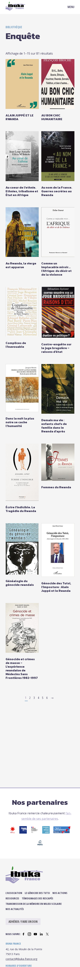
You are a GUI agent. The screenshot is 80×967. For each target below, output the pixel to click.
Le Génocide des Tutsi (37, 893)
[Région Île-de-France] (12, 832)
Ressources (12, 898)
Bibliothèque (14, 27)
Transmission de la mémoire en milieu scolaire (34, 904)
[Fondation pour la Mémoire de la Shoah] (46, 832)
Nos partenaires (40, 802)
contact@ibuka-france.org (21, 959)
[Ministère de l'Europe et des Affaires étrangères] (35, 832)
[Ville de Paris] (40, 845)
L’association (14, 893)
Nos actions (59, 893)
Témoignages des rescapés (37, 898)
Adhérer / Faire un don (23, 922)
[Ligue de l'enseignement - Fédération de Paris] (61, 832)
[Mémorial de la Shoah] (23, 832)
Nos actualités (15, 909)
